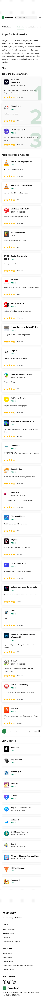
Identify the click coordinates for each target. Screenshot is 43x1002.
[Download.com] (7, 17)
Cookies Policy (8, 961)
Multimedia (20, 27)
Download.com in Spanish (12, 942)
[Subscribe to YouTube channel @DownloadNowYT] (14, 982)
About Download (9, 930)
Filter (4, 68)
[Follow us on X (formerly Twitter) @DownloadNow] (9, 982)
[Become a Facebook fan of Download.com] (4, 982)
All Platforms (7, 27)
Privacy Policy (7, 954)
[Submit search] (16, 17)
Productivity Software (32, 27)
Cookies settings (9, 969)
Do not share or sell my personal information (18, 966)
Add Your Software (9, 934)
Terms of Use (7, 958)
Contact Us (7, 938)
